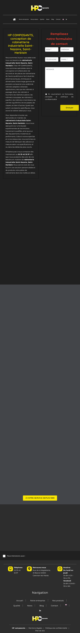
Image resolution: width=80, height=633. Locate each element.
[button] (40, 556)
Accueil (19, 601)
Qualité (16, 606)
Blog (42, 606)
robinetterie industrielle (16, 120)
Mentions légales (35, 628)
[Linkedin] (40, 610)
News (29, 606)
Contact (54, 606)
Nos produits (58, 601)
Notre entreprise (37, 601)
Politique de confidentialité (56, 628)
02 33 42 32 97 (17, 571)
